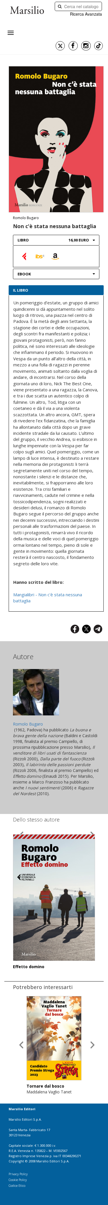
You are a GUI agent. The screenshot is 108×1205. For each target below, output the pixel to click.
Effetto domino (28, 966)
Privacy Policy (18, 1174)
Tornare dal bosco (45, 1086)
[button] (21, 1039)
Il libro (20, 290)
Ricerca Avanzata (86, 14)
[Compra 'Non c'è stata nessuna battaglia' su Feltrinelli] (25, 255)
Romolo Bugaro (26, 217)
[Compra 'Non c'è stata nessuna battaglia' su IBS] (40, 255)
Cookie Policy (18, 1179)
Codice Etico (17, 1185)
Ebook (24, 274)
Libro (23, 240)
